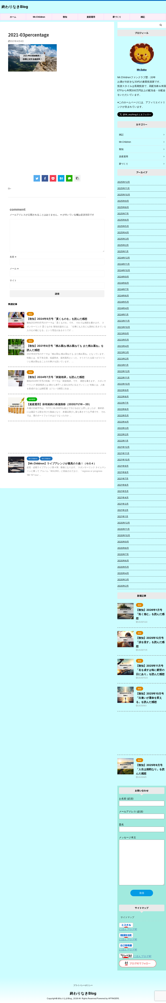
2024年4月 (123, 308)
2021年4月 (123, 497)
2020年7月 (123, 554)
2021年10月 (123, 459)
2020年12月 (123, 522)
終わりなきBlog (15, 7)
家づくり (117, 17)
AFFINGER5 (113, 998)
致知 (65, 17)
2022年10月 (123, 383)
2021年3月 (123, 503)
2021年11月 (123, 453)
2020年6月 (123, 560)
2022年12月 (123, 371)
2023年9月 (123, 333)
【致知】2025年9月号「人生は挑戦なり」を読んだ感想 (150, 769)
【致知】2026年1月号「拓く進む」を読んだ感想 (150, 614)
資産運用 (91, 17)
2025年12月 (123, 182)
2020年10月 (123, 535)
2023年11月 (123, 320)
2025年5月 (123, 226)
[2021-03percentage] (61, 178)
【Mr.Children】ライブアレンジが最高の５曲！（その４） (61, 463)
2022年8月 (123, 396)
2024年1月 (123, 314)
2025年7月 (123, 213)
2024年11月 (123, 264)
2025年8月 (123, 207)
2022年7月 (123, 402)
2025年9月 (123, 200)
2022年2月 (123, 434)
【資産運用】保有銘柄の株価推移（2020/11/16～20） (59, 404)
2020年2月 (123, 585)
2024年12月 (123, 257)
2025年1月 (123, 251)
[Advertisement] (57, 100)
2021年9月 (123, 466)
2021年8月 (123, 472)
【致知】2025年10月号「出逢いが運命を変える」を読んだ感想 (150, 698)
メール (14, 268)
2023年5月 (123, 339)
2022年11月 (123, 377)
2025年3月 (123, 238)
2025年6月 (123, 219)
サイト (13, 280)
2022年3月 (123, 428)
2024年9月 (123, 276)
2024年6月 (123, 295)
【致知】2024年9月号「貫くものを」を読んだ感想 (57, 318)
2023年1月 (123, 365)
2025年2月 (123, 245)
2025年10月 (123, 194)
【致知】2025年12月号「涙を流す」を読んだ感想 (150, 642)
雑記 (143, 17)
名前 (13, 256)
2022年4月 (123, 421)
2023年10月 (123, 327)
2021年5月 (123, 491)
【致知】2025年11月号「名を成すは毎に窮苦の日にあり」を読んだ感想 (150, 670)
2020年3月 (123, 579)
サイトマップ (127, 917)
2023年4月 (123, 346)
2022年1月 (122, 440)
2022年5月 (123, 415)
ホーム (13, 17)
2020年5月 (123, 566)
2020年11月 (123, 529)
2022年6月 (123, 409)
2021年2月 (122, 510)
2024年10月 (123, 270)
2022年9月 (123, 390)
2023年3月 (123, 352)
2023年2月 (123, 358)
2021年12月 (123, 447)
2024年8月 (123, 283)
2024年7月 (123, 289)
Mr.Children (39, 17)
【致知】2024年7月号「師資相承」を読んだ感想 (55, 377)
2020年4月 (123, 573)
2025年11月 (123, 188)
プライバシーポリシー (83, 985)
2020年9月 (123, 541)
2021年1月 (122, 516)
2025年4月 (123, 232)
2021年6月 (123, 484)
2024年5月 (123, 301)
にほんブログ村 (128, 929)
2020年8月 (123, 548)
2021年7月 (122, 478)
